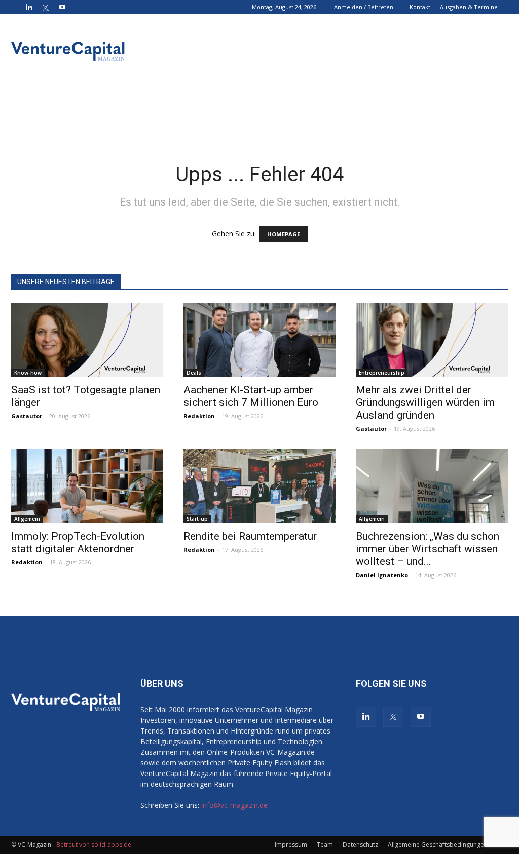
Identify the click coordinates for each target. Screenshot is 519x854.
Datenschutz (360, 844)
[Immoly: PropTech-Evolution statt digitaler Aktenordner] (87, 486)
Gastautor (26, 416)
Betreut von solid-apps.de (93, 844)
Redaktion (199, 416)
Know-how (28, 372)
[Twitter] (45, 7)
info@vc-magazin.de (234, 805)
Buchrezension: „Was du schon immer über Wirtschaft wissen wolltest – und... (427, 548)
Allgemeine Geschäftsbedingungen (438, 844)
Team (325, 844)
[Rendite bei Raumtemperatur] (259, 486)
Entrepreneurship (381, 372)
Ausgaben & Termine (469, 7)
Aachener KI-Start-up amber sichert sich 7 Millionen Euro (250, 396)
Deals (194, 372)
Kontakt (420, 7)
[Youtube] (62, 7)
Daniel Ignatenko (382, 575)
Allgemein (27, 518)
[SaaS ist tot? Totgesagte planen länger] (87, 340)
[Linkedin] (28, 7)
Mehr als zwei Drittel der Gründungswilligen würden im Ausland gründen (425, 402)
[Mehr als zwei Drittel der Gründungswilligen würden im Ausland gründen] (432, 340)
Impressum (291, 844)
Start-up (197, 518)
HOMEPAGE (283, 234)
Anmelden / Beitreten (363, 7)
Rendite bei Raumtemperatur (250, 536)
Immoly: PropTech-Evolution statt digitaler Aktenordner (77, 542)
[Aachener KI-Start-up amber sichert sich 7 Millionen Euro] (259, 340)
